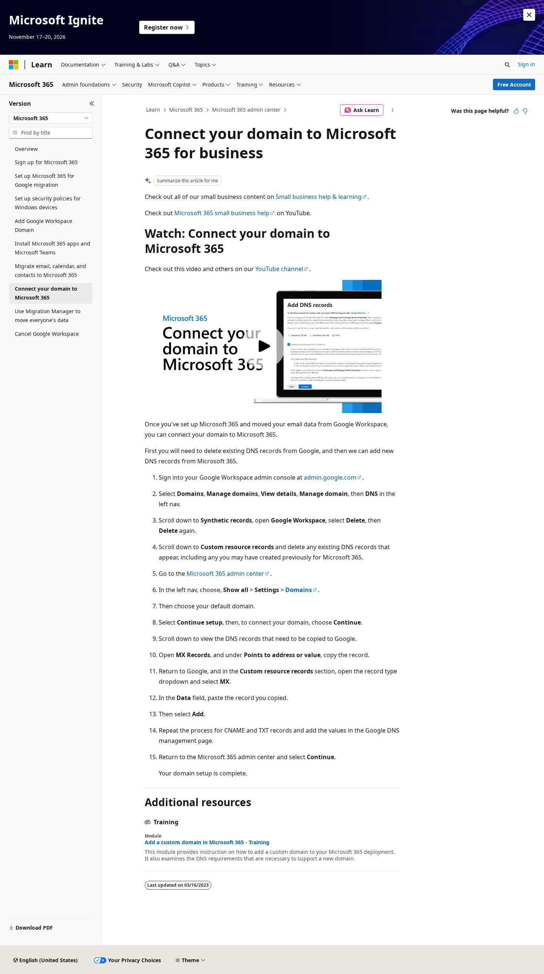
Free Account (514, 84)
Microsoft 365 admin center (246, 109)
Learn (153, 109)
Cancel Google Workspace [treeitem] (47, 333)
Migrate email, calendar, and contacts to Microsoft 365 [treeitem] (50, 271)
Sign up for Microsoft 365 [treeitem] (46, 162)
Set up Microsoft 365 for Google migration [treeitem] (44, 180)
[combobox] (51, 118)
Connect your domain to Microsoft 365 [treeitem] (46, 293)
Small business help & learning (319, 197)
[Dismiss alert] (529, 15)
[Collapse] (91, 103)
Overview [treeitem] (26, 148)
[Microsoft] (14, 65)
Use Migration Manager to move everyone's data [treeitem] (47, 316)
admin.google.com (330, 477)
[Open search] (507, 64)
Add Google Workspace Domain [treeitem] (43, 225)
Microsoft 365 (186, 109)
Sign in (526, 64)
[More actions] (392, 110)
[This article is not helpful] (525, 110)
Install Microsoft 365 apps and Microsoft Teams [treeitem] (52, 248)
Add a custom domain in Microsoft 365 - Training (207, 842)
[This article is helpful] (516, 110)
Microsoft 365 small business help (221, 213)
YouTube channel (279, 269)
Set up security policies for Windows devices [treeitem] (48, 203)
